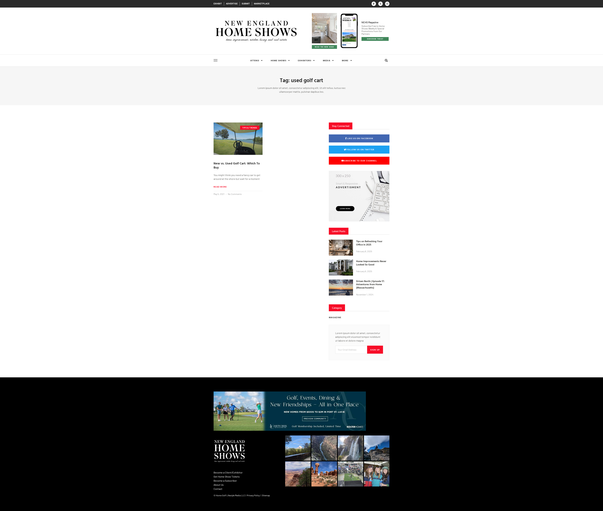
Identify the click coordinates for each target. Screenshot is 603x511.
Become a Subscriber (225, 480)
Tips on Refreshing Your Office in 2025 (369, 242)
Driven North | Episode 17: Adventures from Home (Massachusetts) (370, 284)
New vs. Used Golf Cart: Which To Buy (237, 165)
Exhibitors (304, 60)
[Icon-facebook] (374, 4)
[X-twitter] (380, 4)
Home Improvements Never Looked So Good (371, 262)
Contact (218, 488)
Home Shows (278, 60)
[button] (386, 60)
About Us (219, 484)
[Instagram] (387, 4)
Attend (254, 60)
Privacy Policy (253, 495)
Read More (220, 187)
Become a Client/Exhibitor (228, 472)
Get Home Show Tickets (227, 476)
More (345, 60)
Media (326, 60)
